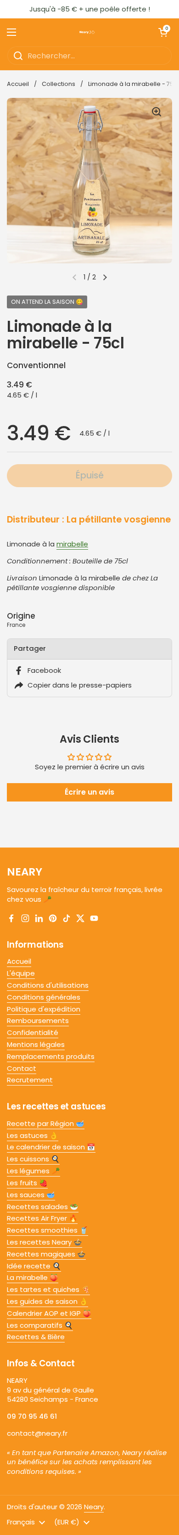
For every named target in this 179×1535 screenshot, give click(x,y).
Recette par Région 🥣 (45, 1123)
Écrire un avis (89, 792)
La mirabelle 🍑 (32, 1277)
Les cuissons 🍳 (33, 1159)
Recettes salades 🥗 (42, 1206)
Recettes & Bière (36, 1337)
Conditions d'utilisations (48, 985)
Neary (94, 1507)
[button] (105, 277)
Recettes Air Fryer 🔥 (42, 1218)
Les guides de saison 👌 (47, 1301)
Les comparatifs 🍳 (40, 1325)
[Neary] (87, 32)
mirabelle (72, 544)
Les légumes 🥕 (33, 1171)
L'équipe (21, 973)
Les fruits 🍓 (27, 1183)
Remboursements (38, 1020)
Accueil (18, 84)
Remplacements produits (51, 1056)
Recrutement (30, 1080)
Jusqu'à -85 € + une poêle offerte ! (89, 9)
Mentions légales (36, 1044)
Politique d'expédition (43, 1009)
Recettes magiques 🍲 (46, 1254)
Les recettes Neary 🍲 (44, 1242)
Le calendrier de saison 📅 (51, 1147)
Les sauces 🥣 (31, 1195)
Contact (21, 1068)
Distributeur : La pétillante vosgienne (89, 519)
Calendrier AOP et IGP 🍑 (49, 1313)
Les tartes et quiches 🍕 (48, 1289)
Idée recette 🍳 (34, 1266)
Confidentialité (32, 1032)
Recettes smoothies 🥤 (47, 1230)
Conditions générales (43, 997)
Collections (58, 84)
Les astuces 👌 (32, 1135)
